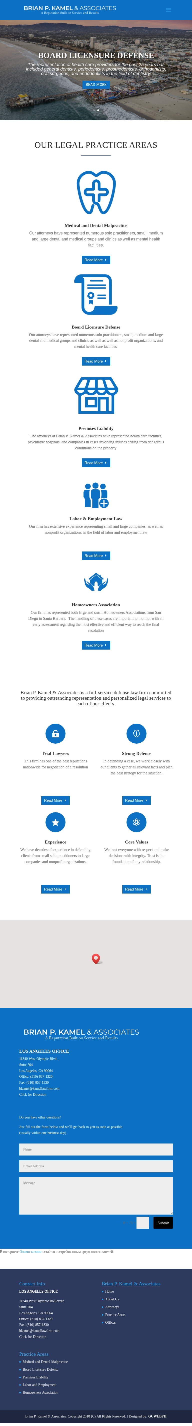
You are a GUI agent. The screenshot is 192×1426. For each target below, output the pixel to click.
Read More (96, 85)
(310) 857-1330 (37, 1082)
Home (109, 1291)
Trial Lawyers (55, 753)
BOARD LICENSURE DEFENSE (96, 55)
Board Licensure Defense (96, 327)
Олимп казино (31, 1252)
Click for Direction (32, 1094)
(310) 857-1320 (41, 1076)
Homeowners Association (96, 604)
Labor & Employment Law (96, 518)
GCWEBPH (157, 1416)
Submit (163, 1223)
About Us (112, 1299)
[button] (97, 959)
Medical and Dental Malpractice (96, 225)
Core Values (136, 841)
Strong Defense (136, 753)
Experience (55, 841)
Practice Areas (115, 1315)
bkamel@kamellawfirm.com (39, 1088)
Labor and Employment (39, 1385)
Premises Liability (96, 428)
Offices (110, 1322)
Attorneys (112, 1307)
